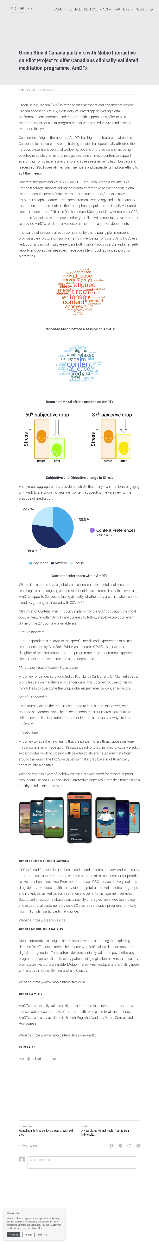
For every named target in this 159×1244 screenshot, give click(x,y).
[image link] (20, 9)
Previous (27, 1126)
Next (84, 1126)
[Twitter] (120, 1146)
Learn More (37, 1228)
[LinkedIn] (129, 1146)
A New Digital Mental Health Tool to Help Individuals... (105, 1132)
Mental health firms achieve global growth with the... (46, 1132)
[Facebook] (111, 1146)
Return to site (29, 1145)
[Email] (138, 1146)
